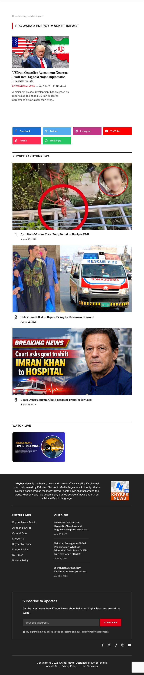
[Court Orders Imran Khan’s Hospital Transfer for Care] (72, 361)
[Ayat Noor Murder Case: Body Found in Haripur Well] (72, 196)
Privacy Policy (88, 631)
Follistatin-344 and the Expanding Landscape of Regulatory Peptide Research (70, 526)
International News (23, 86)
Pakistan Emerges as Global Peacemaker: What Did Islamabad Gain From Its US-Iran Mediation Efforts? (70, 548)
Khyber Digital (99, 662)
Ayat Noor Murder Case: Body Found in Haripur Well (55, 234)
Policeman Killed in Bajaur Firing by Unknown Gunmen (57, 317)
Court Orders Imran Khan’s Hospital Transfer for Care (56, 399)
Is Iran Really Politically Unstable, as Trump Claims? (70, 569)
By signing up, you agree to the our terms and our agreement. (67, 631)
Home (15, 16)
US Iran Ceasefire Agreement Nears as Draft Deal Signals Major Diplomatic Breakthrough (40, 77)
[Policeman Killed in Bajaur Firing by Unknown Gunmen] (72, 278)
